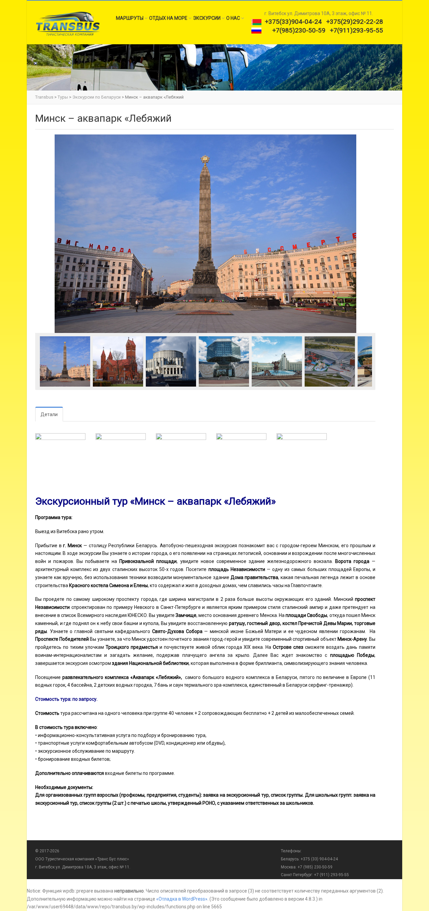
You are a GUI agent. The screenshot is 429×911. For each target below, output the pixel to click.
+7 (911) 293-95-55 (331, 874)
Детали (49, 414)
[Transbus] (67, 23)
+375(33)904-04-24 (293, 21)
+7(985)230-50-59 (298, 30)
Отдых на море (168, 18)
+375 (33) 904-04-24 (319, 859)
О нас (233, 18)
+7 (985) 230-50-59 (315, 867)
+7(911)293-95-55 (356, 30)
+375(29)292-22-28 (354, 21)
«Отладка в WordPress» (181, 899)
